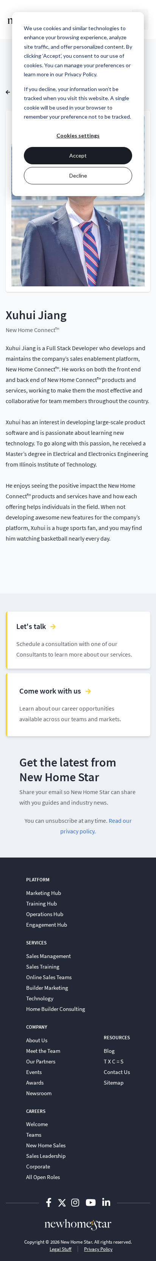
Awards (35, 1082)
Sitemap (113, 1082)
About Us (36, 1040)
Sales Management (48, 955)
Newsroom (38, 1092)
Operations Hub (44, 913)
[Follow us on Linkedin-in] (106, 1202)
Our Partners (40, 1061)
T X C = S (113, 1061)
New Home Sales (46, 1145)
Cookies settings (78, 135)
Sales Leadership (46, 1155)
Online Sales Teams (49, 977)
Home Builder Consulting (55, 1008)
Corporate (38, 1166)
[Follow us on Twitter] (62, 1202)
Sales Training (42, 966)
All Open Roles (43, 1176)
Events (34, 1071)
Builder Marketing (47, 987)
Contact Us (117, 1071)
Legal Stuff (61, 1249)
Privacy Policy (98, 1249)
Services (36, 943)
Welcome (37, 1123)
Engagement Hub (46, 924)
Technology (39, 998)
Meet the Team (43, 1050)
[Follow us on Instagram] (76, 1202)
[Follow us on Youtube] (91, 1202)
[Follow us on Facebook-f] (50, 1202)
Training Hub (41, 903)
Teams (33, 1134)
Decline (78, 175)
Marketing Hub (43, 892)
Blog (109, 1050)
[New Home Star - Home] (78, 1224)
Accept (78, 155)
